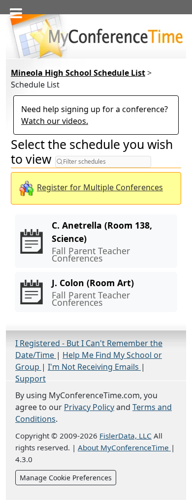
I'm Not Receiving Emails (94, 366)
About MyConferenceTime (124, 447)
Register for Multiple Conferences (100, 187)
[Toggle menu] (14, 9)
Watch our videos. (54, 121)
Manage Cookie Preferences (66, 477)
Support (30, 378)
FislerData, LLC (125, 436)
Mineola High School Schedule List (78, 72)
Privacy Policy (89, 407)
